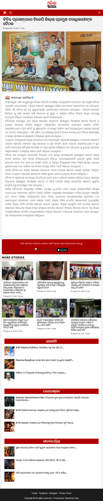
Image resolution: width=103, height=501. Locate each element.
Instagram (53, 493)
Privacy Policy (65, 493)
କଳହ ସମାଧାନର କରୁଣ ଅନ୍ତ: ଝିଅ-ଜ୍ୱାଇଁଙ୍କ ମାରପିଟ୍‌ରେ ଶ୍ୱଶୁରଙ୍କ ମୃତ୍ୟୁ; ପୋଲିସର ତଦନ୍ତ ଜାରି (16, 324)
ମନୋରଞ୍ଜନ (51, 391)
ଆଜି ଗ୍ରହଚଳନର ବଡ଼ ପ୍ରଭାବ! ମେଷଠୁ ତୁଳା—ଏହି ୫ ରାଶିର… (42, 472)
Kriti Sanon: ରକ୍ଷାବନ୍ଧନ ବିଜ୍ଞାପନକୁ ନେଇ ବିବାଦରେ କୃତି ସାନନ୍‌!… (45, 422)
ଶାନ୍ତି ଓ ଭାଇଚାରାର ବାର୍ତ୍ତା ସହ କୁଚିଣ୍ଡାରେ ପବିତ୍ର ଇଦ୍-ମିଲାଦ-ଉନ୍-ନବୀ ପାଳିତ (51, 322)
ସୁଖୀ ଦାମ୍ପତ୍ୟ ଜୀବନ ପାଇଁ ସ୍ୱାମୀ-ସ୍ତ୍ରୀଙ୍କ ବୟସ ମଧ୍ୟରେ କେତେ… (46, 447)
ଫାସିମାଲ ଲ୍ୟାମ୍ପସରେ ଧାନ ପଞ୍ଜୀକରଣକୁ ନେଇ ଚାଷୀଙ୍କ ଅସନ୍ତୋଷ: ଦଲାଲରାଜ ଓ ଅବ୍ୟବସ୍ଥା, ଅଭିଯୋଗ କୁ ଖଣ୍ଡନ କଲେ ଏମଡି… (15, 287)
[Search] (99, 12)
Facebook (43, 493)
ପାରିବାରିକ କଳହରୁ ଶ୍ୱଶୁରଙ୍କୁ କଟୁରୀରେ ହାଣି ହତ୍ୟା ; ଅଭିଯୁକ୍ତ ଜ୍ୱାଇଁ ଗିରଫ (51, 285)
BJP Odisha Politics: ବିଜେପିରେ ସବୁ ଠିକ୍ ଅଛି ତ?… (40, 347)
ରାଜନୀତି (51, 341)
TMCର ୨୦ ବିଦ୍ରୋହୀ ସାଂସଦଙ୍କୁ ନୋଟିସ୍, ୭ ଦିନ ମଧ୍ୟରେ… (41, 372)
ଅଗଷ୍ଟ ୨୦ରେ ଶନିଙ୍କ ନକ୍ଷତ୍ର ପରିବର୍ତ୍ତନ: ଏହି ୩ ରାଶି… (41, 460)
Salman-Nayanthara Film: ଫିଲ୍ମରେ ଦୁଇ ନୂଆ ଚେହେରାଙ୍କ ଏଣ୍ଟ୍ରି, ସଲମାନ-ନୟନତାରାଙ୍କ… (53, 398)
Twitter (35, 493)
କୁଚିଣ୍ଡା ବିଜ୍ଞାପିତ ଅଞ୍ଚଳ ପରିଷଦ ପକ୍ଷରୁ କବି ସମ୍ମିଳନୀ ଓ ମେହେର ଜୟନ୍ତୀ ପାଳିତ (85, 285)
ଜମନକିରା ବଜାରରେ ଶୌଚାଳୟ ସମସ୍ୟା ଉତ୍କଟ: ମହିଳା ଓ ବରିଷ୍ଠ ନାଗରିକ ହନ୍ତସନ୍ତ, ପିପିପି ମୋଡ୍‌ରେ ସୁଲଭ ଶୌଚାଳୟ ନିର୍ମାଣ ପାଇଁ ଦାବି (85, 325)
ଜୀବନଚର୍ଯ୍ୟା (51, 441)
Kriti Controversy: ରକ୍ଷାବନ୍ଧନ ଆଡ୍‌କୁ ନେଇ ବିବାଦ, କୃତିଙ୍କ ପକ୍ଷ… (48, 410)
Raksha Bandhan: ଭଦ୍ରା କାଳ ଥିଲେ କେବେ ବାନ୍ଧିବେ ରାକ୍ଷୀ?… (44, 360)
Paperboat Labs (72, 498)
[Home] (4, 13)
